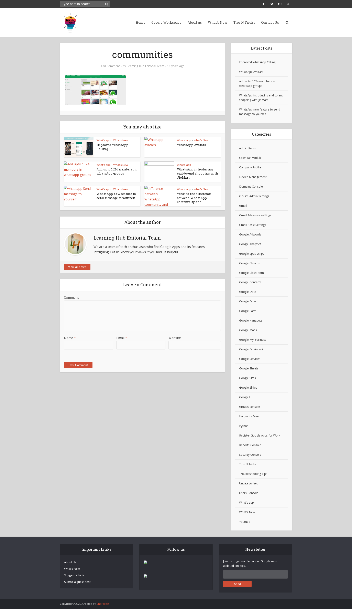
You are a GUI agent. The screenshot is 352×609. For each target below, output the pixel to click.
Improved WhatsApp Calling (257, 62)
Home (140, 22)
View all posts (77, 267)
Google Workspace (166, 22)
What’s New (217, 22)
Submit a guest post (77, 582)
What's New (120, 140)
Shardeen (103, 604)
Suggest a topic (74, 575)
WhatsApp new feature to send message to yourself (116, 196)
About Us (70, 562)
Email (121, 338)
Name (70, 338)
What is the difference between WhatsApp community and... (194, 198)
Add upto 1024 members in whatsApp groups (117, 171)
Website (174, 338)
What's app (104, 140)
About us (194, 22)
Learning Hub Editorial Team (145, 66)
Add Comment (110, 66)
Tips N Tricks (244, 22)
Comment (71, 297)
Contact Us (270, 22)
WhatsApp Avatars (191, 145)
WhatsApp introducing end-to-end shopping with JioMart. (197, 173)
